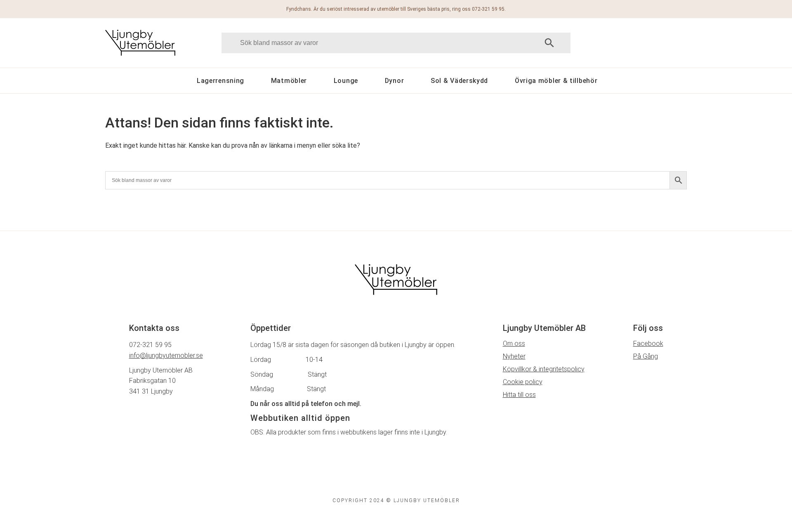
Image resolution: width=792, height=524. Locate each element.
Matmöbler (289, 81)
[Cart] (651, 42)
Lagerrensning (220, 81)
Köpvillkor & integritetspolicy (544, 369)
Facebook (648, 343)
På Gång (645, 356)
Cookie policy (522, 382)
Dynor (394, 81)
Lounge (346, 81)
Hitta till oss (519, 395)
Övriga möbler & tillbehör (556, 81)
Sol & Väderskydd (459, 81)
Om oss (514, 343)
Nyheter (514, 356)
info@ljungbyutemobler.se (166, 355)
